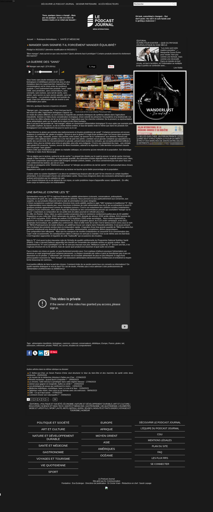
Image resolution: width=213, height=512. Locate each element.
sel (60, 345)
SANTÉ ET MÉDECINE (70, 39)
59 (55, 399)
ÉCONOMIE (68, 404)
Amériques (106, 448)
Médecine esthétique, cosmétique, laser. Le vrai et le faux (53, 388)
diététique (96, 343)
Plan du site (160, 446)
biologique (57, 343)
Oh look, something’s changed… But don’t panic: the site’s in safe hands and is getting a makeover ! (153, 18)
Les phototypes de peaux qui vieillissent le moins (49, 386)
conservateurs (85, 343)
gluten (118, 343)
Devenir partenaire (86, 4)
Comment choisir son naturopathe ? (44, 395)
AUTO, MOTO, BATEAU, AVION (70, 408)
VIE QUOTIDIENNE (109, 406)
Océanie (106, 455)
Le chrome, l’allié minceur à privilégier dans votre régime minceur (56, 382)
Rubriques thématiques (47, 39)
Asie (106, 442)
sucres (65, 345)
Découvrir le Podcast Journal (58, 4)
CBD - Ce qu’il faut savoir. (40, 393)
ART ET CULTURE (121, 404)
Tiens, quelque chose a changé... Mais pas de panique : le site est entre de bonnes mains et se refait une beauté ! (59, 17)
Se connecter (159, 464)
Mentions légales (160, 440)
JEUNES (88, 408)
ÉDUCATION (34, 406)
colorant (74, 343)
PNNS (55, 345)
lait (123, 343)
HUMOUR (85, 410)
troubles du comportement (80, 345)
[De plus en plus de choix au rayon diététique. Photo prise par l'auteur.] (104, 76)
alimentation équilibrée (42, 343)
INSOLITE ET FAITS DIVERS (105, 408)
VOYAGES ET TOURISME (53, 458)
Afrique (106, 429)
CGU (159, 434)
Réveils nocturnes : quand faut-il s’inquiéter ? (48, 379)
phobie (49, 345)
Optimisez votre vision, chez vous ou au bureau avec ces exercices (57, 390)
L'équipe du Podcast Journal (160, 428)
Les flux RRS (160, 458)
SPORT (52, 408)
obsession (31, 345)
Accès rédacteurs (108, 4)
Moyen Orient (106, 435)
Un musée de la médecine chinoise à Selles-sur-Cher (51, 377)
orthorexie (40, 345)
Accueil (30, 39)
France (111, 343)
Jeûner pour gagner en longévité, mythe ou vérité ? (50, 384)
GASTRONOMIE (92, 406)
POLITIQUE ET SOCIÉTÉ (51, 404)
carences (66, 343)
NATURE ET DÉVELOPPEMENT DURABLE (93, 404)
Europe (104, 343)
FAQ (159, 452)
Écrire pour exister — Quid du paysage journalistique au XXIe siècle (157, 44)
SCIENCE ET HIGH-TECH (52, 406)
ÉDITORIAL (34, 404)
